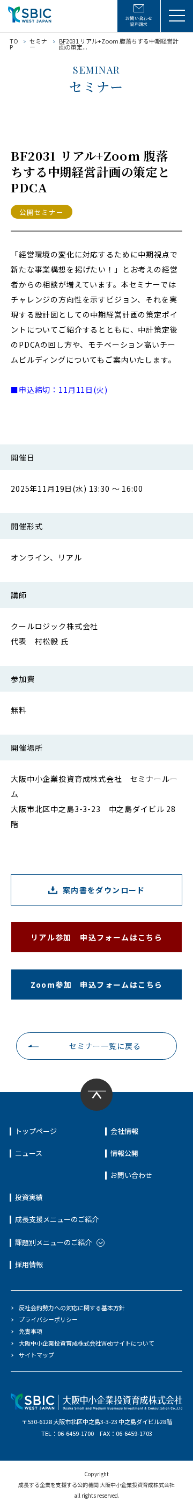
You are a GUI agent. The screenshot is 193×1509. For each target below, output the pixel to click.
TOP (14, 44)
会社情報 (124, 1131)
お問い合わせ (131, 1175)
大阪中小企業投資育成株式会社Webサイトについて (86, 1343)
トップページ (36, 1131)
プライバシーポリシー (48, 1319)
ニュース (28, 1153)
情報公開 (124, 1153)
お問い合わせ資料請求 (139, 21)
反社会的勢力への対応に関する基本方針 (72, 1307)
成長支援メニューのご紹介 (57, 1219)
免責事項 (30, 1331)
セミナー (38, 44)
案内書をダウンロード (104, 890)
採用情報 (29, 1264)
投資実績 (29, 1197)
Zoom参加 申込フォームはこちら (97, 984)
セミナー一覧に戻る (105, 1045)
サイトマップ (36, 1354)
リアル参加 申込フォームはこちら (96, 937)
